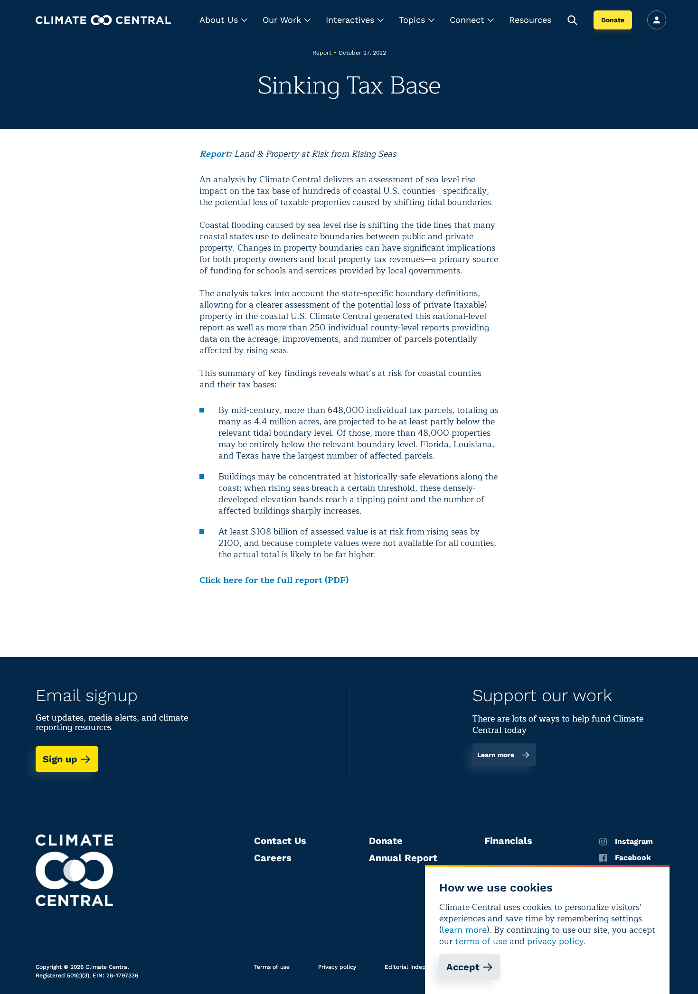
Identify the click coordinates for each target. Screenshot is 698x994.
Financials (508, 840)
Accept (463, 967)
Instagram (634, 841)
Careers (273, 857)
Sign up (60, 759)
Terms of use (272, 967)
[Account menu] (656, 19)
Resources (530, 20)
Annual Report (403, 857)
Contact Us (280, 840)
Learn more (495, 755)
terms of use (481, 941)
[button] (223, 20)
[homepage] (103, 20)
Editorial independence (417, 967)
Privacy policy (337, 967)
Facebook (633, 857)
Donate (612, 20)
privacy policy (555, 941)
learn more (464, 930)
